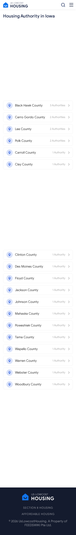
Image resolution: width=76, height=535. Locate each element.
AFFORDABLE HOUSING (38, 514)
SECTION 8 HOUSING (38, 507)
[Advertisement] (38, 60)
